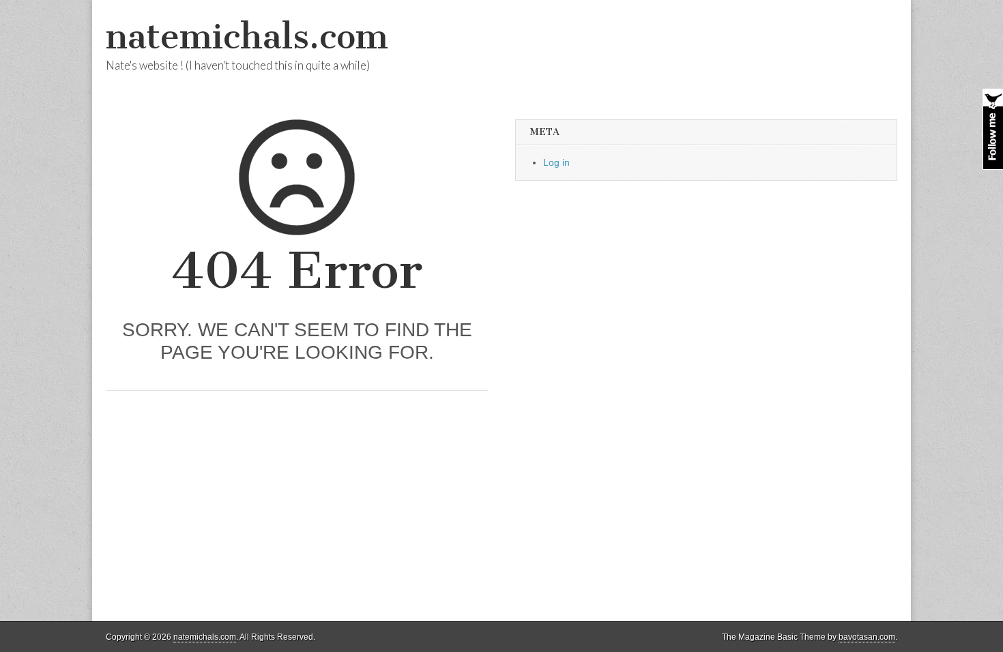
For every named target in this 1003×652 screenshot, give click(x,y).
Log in (556, 162)
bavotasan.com (867, 637)
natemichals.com (247, 36)
